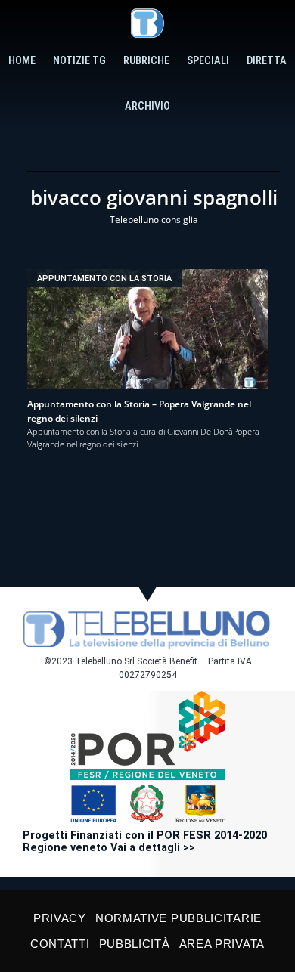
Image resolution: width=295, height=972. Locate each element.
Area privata (222, 943)
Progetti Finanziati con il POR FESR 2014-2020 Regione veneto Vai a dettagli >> (145, 841)
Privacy (59, 918)
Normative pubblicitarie (178, 918)
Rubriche (146, 60)
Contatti (60, 943)
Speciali (208, 60)
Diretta (267, 60)
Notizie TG (79, 60)
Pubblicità (134, 943)
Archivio (147, 106)
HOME (22, 60)
